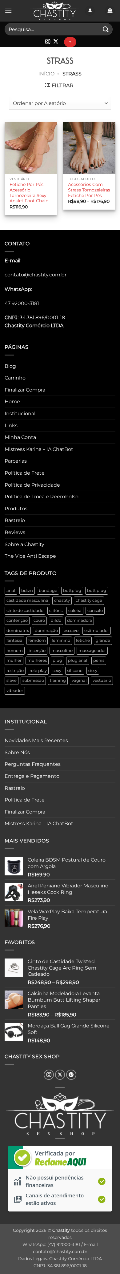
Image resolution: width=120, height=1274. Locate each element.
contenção (17, 620)
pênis (98, 660)
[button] (8, 10)
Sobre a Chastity (24, 544)
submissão (33, 680)
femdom (37, 640)
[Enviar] (106, 29)
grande (103, 640)
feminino (61, 640)
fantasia (14, 640)
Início (46, 74)
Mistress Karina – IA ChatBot (39, 449)
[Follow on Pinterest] (71, 1075)
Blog (10, 366)
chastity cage (89, 600)
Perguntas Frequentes (33, 764)
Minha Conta (20, 437)
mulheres (37, 660)
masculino (62, 650)
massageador (92, 650)
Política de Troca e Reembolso (41, 497)
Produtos (16, 509)
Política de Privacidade (32, 485)
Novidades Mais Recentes (36, 740)
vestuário (102, 680)
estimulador (96, 630)
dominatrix (17, 630)
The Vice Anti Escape (30, 556)
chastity (62, 600)
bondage (48, 590)
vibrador (14, 690)
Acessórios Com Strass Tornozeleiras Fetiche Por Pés (89, 190)
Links (11, 425)
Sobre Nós (17, 752)
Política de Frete (25, 473)
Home (12, 401)
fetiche (83, 640)
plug (57, 660)
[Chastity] (54, 11)
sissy (92, 670)
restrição (15, 670)
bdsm (27, 590)
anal (10, 590)
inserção (37, 650)
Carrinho (15, 378)
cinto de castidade (24, 610)
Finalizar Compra (25, 390)
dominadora (79, 620)
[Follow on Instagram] (47, 42)
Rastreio (15, 520)
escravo (71, 630)
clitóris (55, 610)
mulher (14, 660)
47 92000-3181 (22, 303)
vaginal (79, 680)
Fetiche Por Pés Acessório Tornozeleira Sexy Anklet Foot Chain (29, 192)
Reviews (15, 532)
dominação (46, 630)
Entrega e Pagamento (32, 776)
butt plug (96, 590)
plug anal (77, 660)
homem (14, 650)
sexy (57, 670)
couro (39, 620)
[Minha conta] (90, 11)
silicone (74, 670)
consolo (95, 610)
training (58, 680)
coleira (75, 610)
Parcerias (16, 461)
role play (38, 670)
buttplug (72, 590)
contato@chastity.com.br (35, 275)
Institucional (20, 413)
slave (11, 680)
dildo (56, 620)
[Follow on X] (55, 42)
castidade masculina (27, 600)
